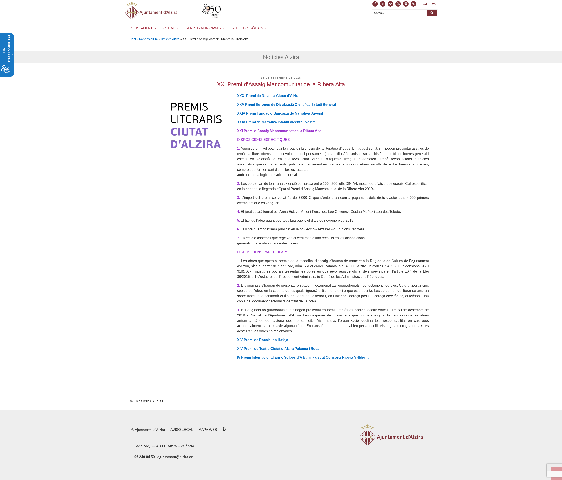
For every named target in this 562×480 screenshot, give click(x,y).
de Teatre (262, 349)
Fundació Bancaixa (273, 113)
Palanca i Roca (307, 349)
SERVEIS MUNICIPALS (203, 28)
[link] (425, 4)
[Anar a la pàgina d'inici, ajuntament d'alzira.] (173, 10)
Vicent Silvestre (303, 122)
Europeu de (265, 104)
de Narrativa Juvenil (306, 113)
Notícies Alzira (148, 39)
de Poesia (262, 340)
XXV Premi (246, 104)
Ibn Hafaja (280, 340)
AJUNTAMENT (141, 28)
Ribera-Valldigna (355, 357)
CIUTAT (169, 28)
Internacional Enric (267, 357)
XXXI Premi (246, 96)
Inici (133, 39)
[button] (432, 13)
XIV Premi (245, 340)
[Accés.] (224, 429)
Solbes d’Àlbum (297, 357)
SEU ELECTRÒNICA (247, 28)
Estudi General (323, 104)
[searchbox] (405, 12)
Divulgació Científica (293, 104)
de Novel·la (266, 96)
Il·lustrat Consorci (326, 357)
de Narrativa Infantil (273, 122)
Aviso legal (181, 429)
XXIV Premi (246, 113)
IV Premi (244, 357)
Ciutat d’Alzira (287, 96)
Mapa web (207, 429)
